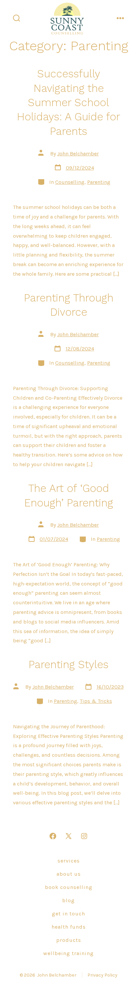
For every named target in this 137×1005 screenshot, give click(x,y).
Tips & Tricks (96, 701)
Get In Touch (68, 913)
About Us (69, 874)
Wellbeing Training (68, 953)
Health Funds (69, 927)
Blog (68, 900)
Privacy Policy (102, 975)
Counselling (69, 182)
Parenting (98, 182)
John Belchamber (78, 153)
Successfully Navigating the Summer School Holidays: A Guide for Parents (68, 102)
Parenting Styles (68, 664)
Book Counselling (68, 887)
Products (68, 940)
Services (69, 861)
